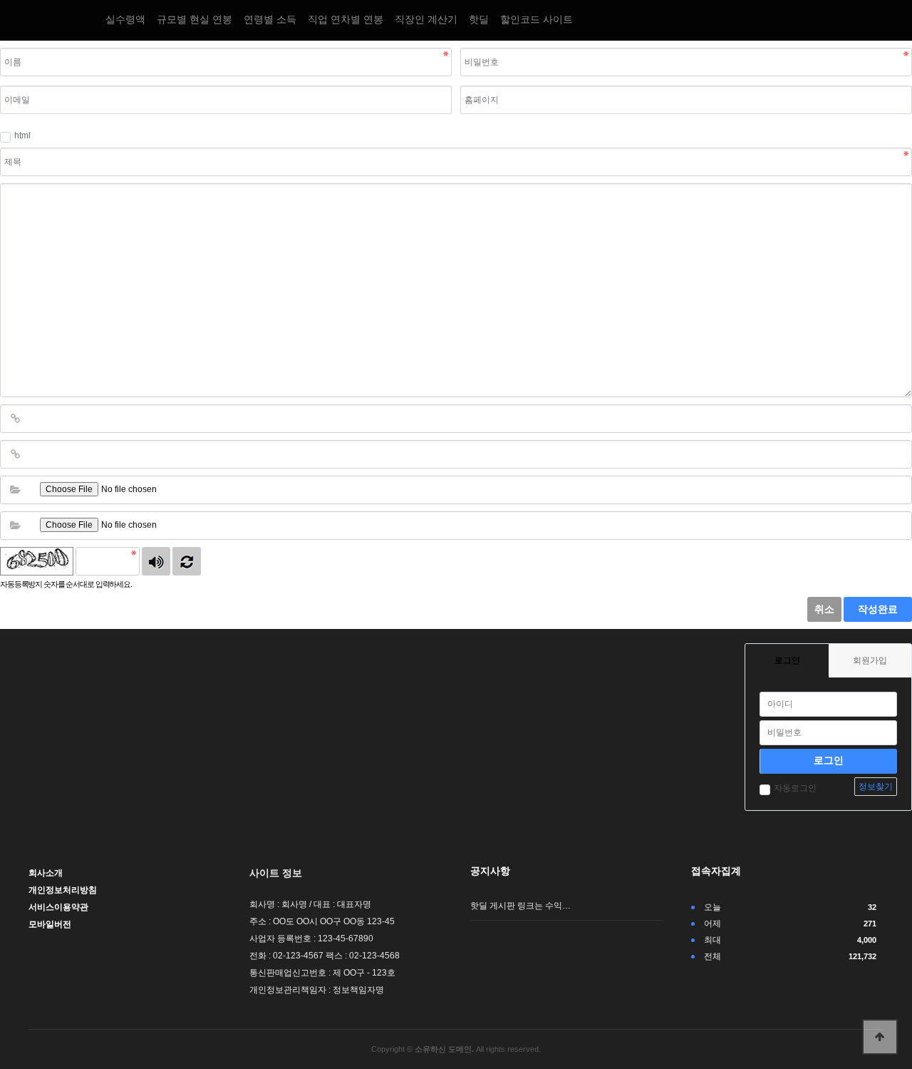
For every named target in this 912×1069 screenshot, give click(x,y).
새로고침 (186, 561)
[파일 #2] (15, 525)
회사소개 (45, 873)
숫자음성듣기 (156, 561)
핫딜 (479, 19)
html (22, 135)
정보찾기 (876, 787)
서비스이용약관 (58, 907)
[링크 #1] (15, 418)
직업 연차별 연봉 (345, 19)
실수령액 (125, 19)
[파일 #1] (15, 489)
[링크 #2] (15, 454)
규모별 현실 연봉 (194, 19)
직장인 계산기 (426, 19)
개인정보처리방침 (62, 890)
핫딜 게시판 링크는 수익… (520, 906)
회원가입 (870, 660)
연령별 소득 (270, 19)
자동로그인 (795, 788)
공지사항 (490, 870)
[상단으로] (880, 1037)
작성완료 (878, 609)
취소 (824, 609)
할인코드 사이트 (536, 19)
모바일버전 (49, 924)
